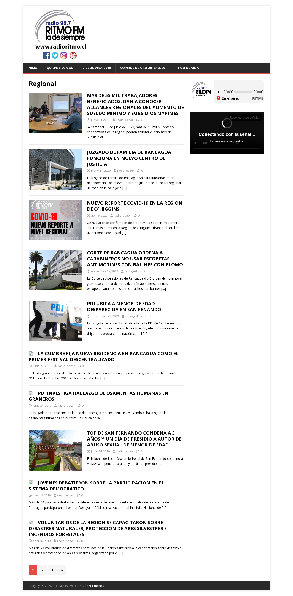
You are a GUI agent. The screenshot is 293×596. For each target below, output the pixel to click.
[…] (106, 137)
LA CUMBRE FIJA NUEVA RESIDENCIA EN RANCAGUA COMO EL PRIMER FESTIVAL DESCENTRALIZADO (104, 356)
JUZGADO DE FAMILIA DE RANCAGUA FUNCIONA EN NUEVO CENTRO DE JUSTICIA (129, 158)
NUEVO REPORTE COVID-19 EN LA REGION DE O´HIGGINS (134, 206)
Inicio (32, 67)
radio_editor (124, 120)
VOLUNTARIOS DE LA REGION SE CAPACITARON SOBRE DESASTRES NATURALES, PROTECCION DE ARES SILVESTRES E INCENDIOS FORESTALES (98, 528)
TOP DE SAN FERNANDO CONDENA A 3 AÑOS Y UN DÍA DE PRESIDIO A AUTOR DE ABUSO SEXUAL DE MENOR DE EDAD (134, 439)
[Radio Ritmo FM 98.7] (146, 60)
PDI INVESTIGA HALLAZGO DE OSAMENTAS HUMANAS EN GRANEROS (98, 396)
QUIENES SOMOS (60, 67)
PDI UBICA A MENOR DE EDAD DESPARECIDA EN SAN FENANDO (124, 306)
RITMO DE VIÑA (186, 67)
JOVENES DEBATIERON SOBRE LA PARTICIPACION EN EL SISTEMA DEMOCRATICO (96, 486)
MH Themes (96, 586)
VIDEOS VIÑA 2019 (96, 67)
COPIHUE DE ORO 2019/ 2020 (142, 67)
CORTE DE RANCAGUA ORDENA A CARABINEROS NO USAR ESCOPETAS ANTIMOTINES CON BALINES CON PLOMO (135, 259)
